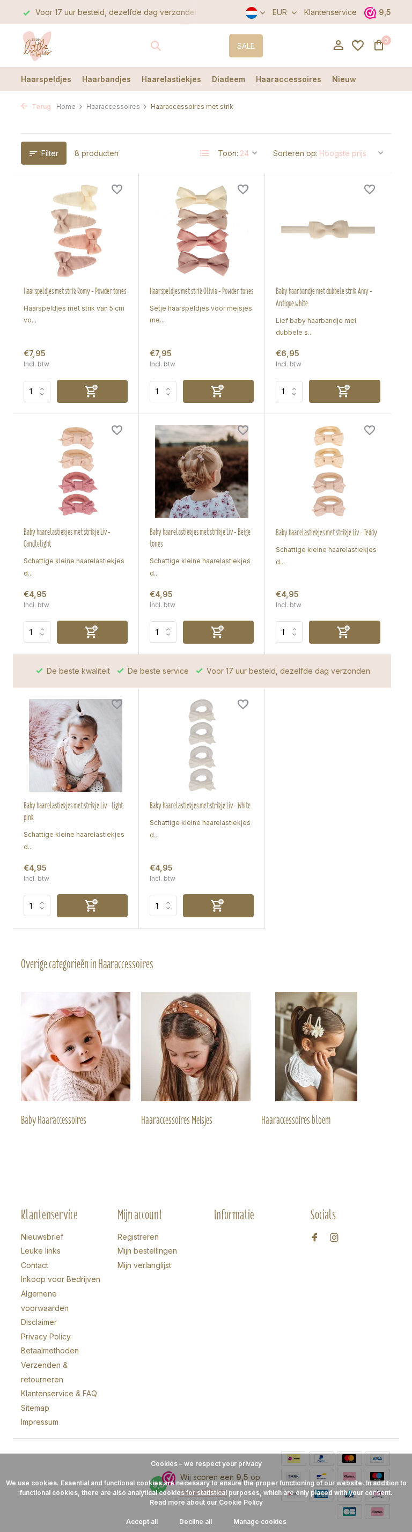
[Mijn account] (338, 45)
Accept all (142, 1522)
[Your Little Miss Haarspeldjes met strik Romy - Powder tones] (76, 230)
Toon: (228, 153)
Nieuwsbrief (42, 1236)
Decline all (195, 1522)
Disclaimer (39, 1322)
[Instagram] (334, 1238)
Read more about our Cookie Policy (206, 1502)
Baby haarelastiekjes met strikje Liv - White (200, 806)
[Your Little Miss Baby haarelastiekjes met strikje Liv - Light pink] (76, 745)
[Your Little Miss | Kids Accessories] (54, 45)
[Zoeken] (156, 45)
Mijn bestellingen (147, 1250)
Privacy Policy (46, 1336)
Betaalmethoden (50, 1350)
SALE (246, 45)
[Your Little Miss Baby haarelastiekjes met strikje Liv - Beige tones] (202, 471)
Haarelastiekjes (171, 79)
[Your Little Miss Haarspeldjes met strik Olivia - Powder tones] (202, 230)
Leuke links (41, 1250)
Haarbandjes (106, 79)
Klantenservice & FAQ (59, 1393)
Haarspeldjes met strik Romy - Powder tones (75, 291)
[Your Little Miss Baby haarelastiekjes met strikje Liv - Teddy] (328, 471)
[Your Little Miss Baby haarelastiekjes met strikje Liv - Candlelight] (76, 471)
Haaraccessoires (288, 79)
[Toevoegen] (92, 391)
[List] (205, 153)
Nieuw (344, 79)
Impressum (39, 1421)
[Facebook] (315, 1238)
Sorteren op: (295, 153)
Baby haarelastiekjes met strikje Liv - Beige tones (200, 538)
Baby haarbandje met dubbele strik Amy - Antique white (324, 297)
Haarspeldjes (46, 79)
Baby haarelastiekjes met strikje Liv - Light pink (73, 811)
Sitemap (35, 1407)
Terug (40, 106)
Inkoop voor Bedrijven (60, 1279)
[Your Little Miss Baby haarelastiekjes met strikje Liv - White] (202, 745)
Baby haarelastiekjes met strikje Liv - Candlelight (67, 538)
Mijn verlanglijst (144, 1265)
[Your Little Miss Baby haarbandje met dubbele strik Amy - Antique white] (328, 230)
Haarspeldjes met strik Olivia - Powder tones (201, 291)
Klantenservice (330, 12)
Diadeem (228, 79)
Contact (34, 1265)
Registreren (138, 1236)
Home (66, 106)
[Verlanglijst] (358, 45)
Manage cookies (259, 1522)
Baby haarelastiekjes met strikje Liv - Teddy (326, 533)
